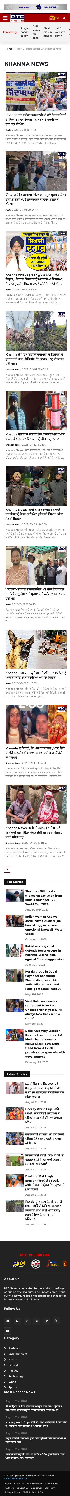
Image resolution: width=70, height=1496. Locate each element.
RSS (40, 1492)
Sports (13, 1387)
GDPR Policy (29, 1492)
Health (13, 1359)
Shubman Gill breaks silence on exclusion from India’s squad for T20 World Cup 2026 (43, 898)
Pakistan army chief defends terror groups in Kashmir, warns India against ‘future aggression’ (44, 953)
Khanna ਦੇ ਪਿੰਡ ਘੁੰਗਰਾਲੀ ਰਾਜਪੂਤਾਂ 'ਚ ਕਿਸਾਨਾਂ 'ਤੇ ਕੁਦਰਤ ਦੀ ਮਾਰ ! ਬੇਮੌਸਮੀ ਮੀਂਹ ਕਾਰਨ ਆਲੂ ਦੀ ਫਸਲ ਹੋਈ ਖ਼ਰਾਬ (34, 359)
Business (14, 1348)
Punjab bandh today (25, 32)
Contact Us (22, 1487)
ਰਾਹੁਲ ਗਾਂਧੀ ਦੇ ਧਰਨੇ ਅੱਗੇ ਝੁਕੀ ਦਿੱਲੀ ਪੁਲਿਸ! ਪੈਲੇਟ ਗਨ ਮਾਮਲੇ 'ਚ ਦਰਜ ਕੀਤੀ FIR (44, 1139)
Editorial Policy (35, 1483)
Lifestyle (14, 1365)
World (12, 1381)
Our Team (50, 1487)
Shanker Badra (13, 369)
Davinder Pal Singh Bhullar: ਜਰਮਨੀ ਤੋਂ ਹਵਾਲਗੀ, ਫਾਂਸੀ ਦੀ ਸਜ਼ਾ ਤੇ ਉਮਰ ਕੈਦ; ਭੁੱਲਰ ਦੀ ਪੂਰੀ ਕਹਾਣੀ (44, 1183)
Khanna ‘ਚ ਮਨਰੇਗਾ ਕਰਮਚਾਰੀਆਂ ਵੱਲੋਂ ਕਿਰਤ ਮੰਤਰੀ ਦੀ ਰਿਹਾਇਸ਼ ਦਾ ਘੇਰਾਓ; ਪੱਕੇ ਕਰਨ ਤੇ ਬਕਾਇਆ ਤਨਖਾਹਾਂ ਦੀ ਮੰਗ (36, 119)
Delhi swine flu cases (36, 32)
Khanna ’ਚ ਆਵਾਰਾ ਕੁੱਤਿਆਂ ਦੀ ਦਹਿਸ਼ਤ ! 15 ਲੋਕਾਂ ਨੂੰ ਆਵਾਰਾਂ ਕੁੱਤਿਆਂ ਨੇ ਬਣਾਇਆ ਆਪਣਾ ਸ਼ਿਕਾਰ (36, 675)
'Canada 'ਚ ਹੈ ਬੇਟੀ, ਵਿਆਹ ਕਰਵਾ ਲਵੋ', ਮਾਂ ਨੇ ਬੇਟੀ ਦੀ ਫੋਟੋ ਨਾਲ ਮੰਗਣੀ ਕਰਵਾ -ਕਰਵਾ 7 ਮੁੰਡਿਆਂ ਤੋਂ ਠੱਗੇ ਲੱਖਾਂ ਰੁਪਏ (35, 752)
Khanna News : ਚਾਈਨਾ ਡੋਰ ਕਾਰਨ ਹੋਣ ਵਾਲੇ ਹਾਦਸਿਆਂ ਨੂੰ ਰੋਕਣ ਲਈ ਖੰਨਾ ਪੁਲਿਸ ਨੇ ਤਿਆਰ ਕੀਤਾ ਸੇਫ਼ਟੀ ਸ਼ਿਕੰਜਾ (34, 514)
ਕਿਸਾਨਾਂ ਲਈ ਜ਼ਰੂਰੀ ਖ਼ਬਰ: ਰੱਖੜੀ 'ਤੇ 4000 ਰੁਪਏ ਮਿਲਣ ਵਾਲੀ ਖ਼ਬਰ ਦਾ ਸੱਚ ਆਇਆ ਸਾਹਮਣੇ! (44, 1160)
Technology (16, 1376)
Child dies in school (47, 32)
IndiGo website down (60, 32)
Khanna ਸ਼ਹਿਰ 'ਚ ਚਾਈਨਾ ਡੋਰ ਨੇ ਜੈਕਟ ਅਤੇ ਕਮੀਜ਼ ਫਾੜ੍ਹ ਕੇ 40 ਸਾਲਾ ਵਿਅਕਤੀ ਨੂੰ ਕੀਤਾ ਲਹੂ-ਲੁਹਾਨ (35, 437)
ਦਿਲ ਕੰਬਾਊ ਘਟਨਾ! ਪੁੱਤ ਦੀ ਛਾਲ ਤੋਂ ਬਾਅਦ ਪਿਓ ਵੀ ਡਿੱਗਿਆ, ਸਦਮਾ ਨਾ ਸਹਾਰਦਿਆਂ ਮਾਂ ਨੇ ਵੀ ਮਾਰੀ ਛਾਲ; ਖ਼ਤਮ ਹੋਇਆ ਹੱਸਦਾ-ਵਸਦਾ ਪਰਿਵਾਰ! (43, 1210)
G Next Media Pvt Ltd (15, 1478)
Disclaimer (36, 1487)
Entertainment (18, 1354)
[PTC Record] (36, 1263)
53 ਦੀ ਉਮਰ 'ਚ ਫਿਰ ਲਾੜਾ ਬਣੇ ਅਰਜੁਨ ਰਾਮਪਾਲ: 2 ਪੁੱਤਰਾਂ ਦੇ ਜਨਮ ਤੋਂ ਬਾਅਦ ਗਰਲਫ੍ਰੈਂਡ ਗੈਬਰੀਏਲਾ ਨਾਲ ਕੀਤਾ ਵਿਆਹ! (44, 1090)
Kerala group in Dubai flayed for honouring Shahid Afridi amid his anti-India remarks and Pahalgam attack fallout (43, 980)
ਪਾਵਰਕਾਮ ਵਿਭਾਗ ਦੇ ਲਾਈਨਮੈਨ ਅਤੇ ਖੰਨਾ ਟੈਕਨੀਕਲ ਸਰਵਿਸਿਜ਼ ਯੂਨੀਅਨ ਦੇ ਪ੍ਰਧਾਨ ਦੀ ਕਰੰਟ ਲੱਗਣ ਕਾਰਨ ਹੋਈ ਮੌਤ (35, 594)
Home (9, 48)
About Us (19, 1483)
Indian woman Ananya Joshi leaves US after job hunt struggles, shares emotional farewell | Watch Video (44, 925)
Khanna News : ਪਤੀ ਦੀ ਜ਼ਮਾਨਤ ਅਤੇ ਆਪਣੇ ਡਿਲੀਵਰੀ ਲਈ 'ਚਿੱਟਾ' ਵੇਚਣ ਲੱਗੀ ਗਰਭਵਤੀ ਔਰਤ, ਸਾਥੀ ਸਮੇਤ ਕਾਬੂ (34, 832)
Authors (9, 1487)
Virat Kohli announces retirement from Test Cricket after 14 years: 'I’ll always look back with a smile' (43, 1009)
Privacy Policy (12, 1492)
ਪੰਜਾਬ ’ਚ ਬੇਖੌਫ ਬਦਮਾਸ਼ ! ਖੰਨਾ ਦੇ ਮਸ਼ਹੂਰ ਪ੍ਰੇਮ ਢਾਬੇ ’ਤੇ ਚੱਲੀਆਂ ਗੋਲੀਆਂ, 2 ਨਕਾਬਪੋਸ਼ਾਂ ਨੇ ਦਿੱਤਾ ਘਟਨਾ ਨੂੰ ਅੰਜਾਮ (36, 199)
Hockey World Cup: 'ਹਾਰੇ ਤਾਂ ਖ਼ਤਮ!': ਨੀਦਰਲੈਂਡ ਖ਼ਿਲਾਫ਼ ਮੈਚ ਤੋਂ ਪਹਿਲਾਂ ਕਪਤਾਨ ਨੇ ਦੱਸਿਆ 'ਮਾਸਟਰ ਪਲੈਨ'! (44, 1115)
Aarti (8, 130)
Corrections (51, 1483)
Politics (13, 1370)
